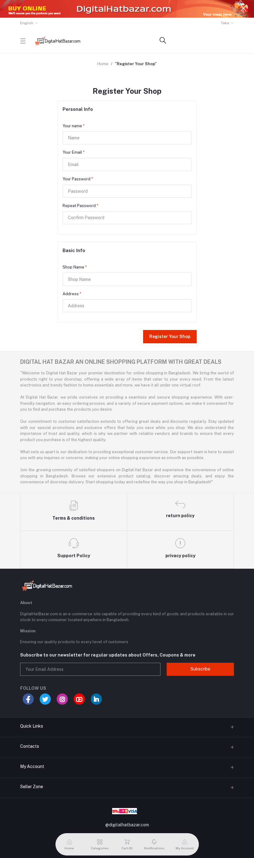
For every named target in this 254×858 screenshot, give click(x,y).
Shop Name (75, 267)
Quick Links (31, 726)
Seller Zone (31, 786)
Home (102, 63)
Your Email (74, 152)
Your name (74, 126)
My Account (32, 766)
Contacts (29, 746)
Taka (225, 23)
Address (72, 293)
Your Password (78, 179)
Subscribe (200, 668)
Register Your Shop (169, 336)
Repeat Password (80, 205)
